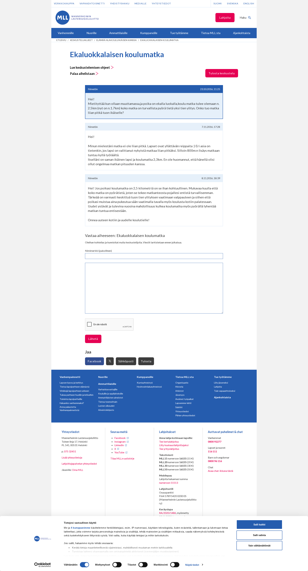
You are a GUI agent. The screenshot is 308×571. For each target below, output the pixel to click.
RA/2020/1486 (167, 512)
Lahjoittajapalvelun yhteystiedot (79, 463)
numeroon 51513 (168, 482)
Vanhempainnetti (70, 376)
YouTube (119, 452)
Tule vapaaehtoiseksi (224, 390)
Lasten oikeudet (106, 405)
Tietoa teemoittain (107, 401)
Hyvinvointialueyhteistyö (149, 386)
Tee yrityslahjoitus (169, 448)
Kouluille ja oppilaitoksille (110, 393)
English (249, 3)
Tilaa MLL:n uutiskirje (122, 458)
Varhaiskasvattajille (107, 389)
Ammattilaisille (107, 383)
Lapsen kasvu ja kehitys (71, 382)
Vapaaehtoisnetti (92, 3)
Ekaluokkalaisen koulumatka (159, 40)
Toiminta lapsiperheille (71, 399)
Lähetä (93, 338)
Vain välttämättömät (259, 545)
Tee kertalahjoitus (169, 441)
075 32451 (70, 451)
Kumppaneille (145, 376)
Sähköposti (126, 361)
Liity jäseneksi (221, 382)
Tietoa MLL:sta (184, 376)
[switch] (117, 564)
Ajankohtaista (222, 397)
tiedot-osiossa (164, 555)
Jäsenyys (179, 394)
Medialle (141, 3)
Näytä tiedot (192, 564)
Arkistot (179, 390)
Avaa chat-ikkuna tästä (220, 470)
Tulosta (146, 361)
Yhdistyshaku (119, 3)
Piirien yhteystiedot (185, 415)
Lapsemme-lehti (183, 403)
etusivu (61, 40)
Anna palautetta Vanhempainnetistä (69, 408)
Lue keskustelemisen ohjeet (90, 67)
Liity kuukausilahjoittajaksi (173, 445)
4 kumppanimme (80, 527)
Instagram (120, 441)
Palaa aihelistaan (82, 73)
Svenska (232, 3)
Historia (179, 386)
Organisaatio (181, 382)
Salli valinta (259, 535)
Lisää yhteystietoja (72, 457)
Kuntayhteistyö (145, 382)
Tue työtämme (223, 376)
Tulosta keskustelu (222, 73)
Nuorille (103, 376)
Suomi (218, 3)
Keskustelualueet (81, 40)
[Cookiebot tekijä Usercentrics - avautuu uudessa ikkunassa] (43, 564)
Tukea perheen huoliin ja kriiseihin (76, 394)
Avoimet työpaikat (184, 399)
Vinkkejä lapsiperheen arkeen (74, 390)
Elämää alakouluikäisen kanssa (116, 40)
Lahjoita (225, 17)
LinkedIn (119, 445)
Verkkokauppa (64, 3)
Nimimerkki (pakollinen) (98, 250)
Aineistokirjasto (106, 410)
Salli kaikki (259, 524)
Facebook (94, 361)
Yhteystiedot (161, 3)
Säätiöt (179, 407)
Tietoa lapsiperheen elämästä (74, 386)
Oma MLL (77, 469)
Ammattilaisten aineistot (110, 397)
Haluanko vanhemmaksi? (72, 403)
